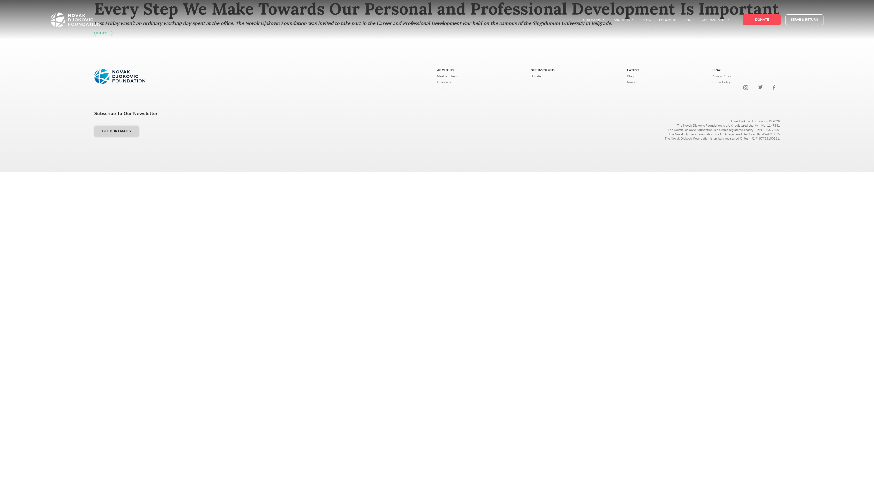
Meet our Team (447, 76)
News (631, 82)
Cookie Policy (721, 82)
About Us (622, 20)
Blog (647, 20)
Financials (444, 82)
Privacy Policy (721, 76)
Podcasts (667, 20)
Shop (689, 20)
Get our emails (116, 131)
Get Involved (713, 20)
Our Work (592, 20)
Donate (536, 76)
